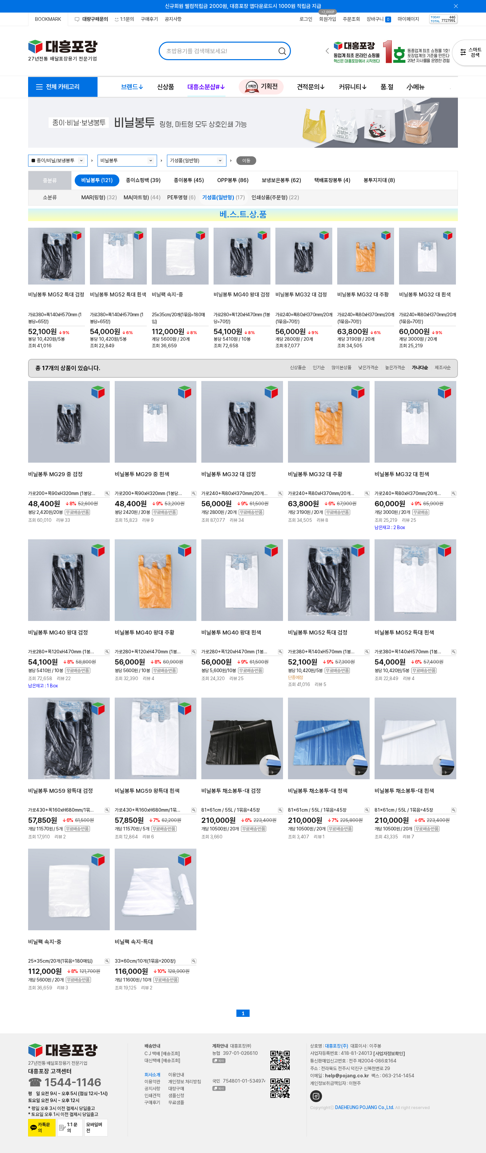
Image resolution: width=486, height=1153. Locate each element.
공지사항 (173, 19)
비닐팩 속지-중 (167, 294)
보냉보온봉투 (281, 180)
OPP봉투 (233, 180)
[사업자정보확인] (389, 1053)
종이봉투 (189, 180)
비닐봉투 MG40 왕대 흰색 (231, 632)
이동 (246, 160)
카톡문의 (44, 1127)
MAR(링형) (99, 197)
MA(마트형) (142, 197)
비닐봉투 (97, 180)
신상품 (165, 87)
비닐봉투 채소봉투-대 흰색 (404, 791)
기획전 (268, 86)
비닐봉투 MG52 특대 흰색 (118, 294)
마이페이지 (408, 19)
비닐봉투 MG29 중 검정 (55, 474)
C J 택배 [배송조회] (162, 1053)
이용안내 (176, 1074)
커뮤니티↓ (353, 87)
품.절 (387, 87)
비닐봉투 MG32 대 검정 (301, 294)
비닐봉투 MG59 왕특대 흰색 (147, 791)
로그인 (306, 19)
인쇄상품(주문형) (275, 197)
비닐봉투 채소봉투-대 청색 (317, 791)
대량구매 (176, 1088)
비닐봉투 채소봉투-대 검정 (231, 791)
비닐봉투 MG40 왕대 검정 (242, 294)
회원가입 (327, 19)
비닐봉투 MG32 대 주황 (363, 294)
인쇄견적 (152, 1095)
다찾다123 (469, 54)
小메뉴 (416, 87)
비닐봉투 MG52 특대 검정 (56, 294)
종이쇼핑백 (143, 180)
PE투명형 (181, 197)
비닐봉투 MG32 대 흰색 (425, 294)
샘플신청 (176, 1095)
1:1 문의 (72, 1127)
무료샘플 (176, 1102)
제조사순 (443, 367)
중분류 (50, 180)
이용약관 (152, 1081)
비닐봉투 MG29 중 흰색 (142, 474)
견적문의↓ (311, 87)
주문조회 (351, 19)
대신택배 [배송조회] (162, 1060)
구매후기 (149, 19)
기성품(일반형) (223, 197)
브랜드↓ (132, 87)
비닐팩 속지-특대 (134, 942)
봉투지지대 (379, 180)
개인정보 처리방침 (184, 1081)
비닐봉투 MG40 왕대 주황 (145, 632)
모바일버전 (94, 1127)
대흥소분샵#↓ (206, 87)
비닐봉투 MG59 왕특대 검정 (60, 791)
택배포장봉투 (332, 180)
